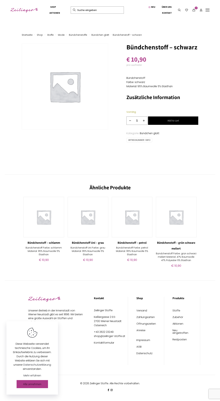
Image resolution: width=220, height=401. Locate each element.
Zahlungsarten (145, 317)
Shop (40, 35)
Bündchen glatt (100, 35)
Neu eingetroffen (180, 332)
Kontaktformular (104, 343)
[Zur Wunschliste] (59, 208)
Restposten (179, 339)
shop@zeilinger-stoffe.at (109, 336)
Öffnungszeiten (146, 324)
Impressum (143, 340)
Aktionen (177, 324)
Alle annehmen (32, 384)
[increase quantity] (144, 120)
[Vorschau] (59, 215)
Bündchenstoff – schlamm (44, 242)
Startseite (27, 35)
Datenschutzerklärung (37, 365)
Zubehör (177, 317)
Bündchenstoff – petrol (132, 242)
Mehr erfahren (32, 375)
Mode (61, 35)
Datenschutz (144, 353)
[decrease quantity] (130, 120)
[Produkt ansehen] (59, 201)
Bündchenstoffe (78, 35)
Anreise (140, 330)
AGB (139, 347)
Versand (141, 310)
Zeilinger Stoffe (99, 383)
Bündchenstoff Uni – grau (88, 242)
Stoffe (50, 35)
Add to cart (173, 120)
